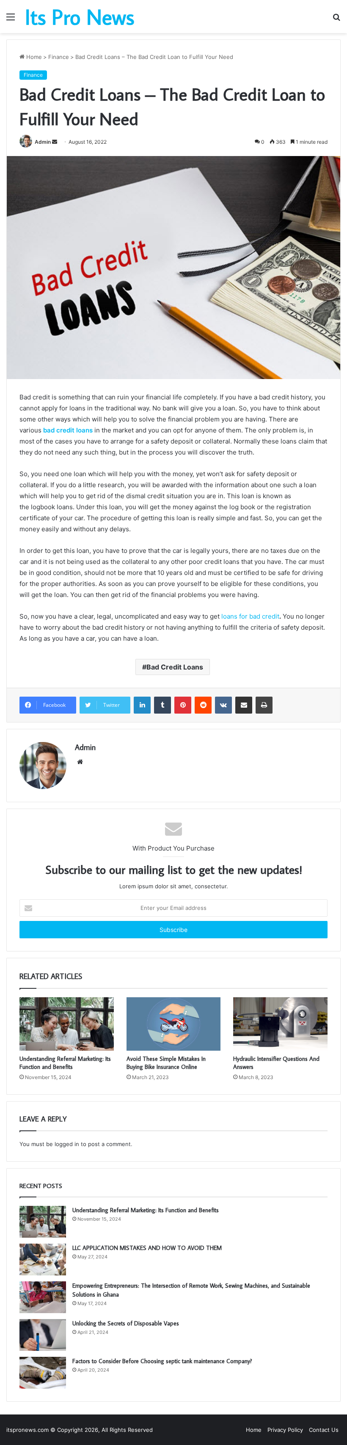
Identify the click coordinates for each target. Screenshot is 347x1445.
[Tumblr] (162, 705)
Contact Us (324, 1429)
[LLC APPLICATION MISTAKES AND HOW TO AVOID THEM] (42, 1259)
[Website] (80, 762)
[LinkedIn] (142, 705)
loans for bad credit (250, 616)
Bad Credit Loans (174, 667)
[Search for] (336, 19)
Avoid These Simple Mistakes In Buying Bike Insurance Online (166, 1063)
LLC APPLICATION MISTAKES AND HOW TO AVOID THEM (147, 1248)
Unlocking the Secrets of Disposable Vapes (125, 1323)
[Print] (264, 705)
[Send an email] (54, 142)
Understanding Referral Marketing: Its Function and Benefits (65, 1063)
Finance (58, 56)
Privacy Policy (285, 1429)
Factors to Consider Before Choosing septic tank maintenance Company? (162, 1361)
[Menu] (10, 19)
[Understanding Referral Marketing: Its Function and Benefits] (66, 1024)
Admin (43, 142)
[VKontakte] (223, 705)
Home (33, 56)
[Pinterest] (182, 705)
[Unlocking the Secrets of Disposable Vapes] (42, 1335)
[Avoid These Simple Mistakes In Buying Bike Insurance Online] (174, 1024)
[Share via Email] (243, 705)
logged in (67, 1144)
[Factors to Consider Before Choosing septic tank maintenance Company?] (42, 1373)
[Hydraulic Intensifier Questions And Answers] (280, 1024)
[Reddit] (203, 705)
